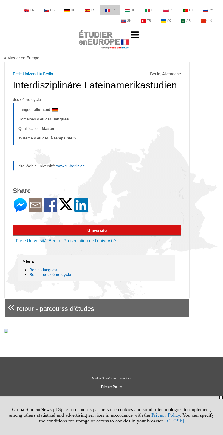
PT (191, 10)
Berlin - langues (43, 270)
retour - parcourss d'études (51, 306)
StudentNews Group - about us (111, 377)
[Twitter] (66, 208)
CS (52, 10)
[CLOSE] (174, 421)
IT (152, 10)
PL (171, 10)
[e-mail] (35, 209)
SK (129, 21)
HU (133, 10)
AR (188, 21)
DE (73, 10)
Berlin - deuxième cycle (50, 274)
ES (93, 10)
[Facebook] (50, 209)
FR (113, 10)
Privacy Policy (165, 415)
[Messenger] (20, 209)
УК (169, 21)
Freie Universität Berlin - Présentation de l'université (66, 240)
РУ (211, 10)
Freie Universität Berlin (33, 74)
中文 (209, 21)
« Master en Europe (21, 58)
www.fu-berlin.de (70, 166)
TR (149, 21)
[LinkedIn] (81, 209)
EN (32, 10)
